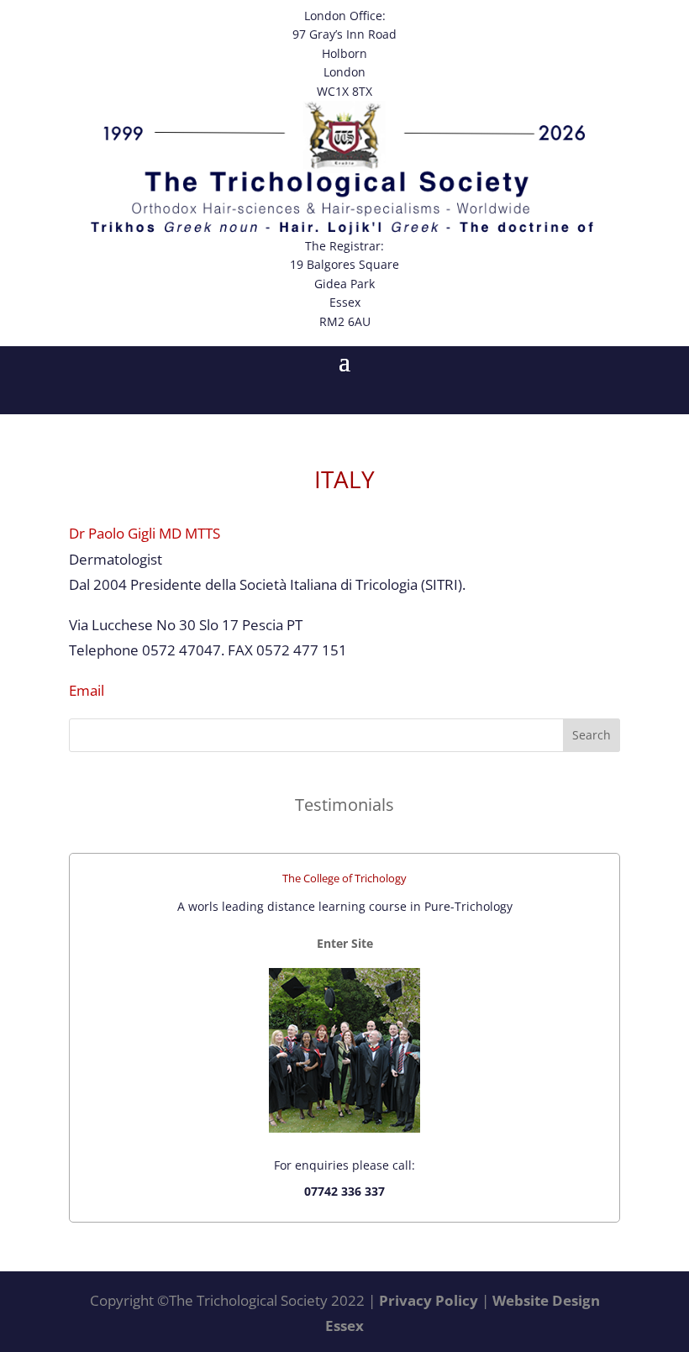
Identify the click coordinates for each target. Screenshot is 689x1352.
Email (86, 690)
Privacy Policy (428, 1300)
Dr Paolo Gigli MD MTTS (144, 533)
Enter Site (345, 943)
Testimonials (344, 804)
